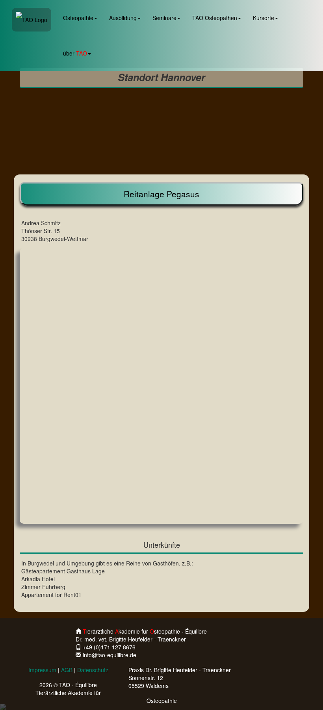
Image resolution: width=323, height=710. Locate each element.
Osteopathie (78, 18)
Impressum (42, 670)
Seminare (164, 18)
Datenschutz (92, 670)
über (75, 53)
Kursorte (263, 18)
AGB (66, 670)
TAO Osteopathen (214, 18)
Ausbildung (123, 18)
